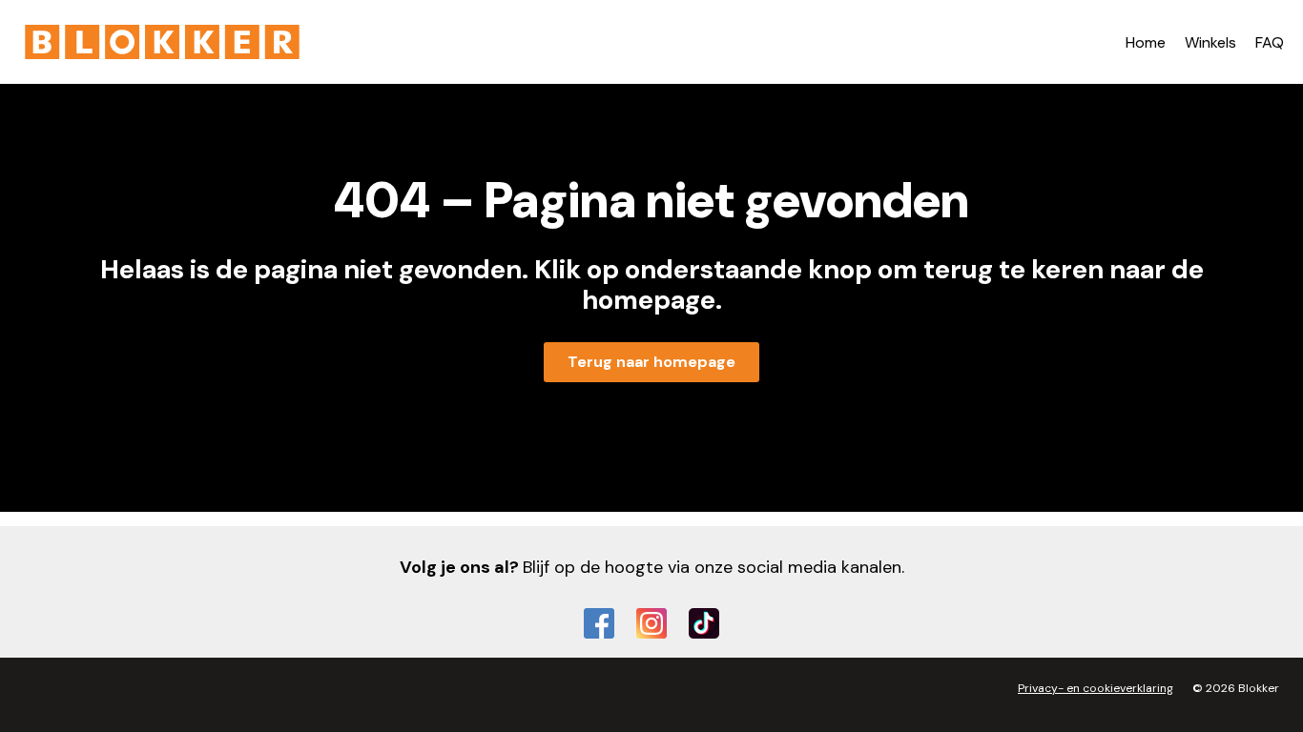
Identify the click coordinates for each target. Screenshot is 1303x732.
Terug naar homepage (651, 362)
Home (1146, 42)
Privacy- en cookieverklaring (1095, 688)
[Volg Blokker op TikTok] (704, 623)
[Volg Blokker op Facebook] (599, 623)
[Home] (162, 42)
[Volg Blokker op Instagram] (651, 623)
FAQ (1269, 42)
